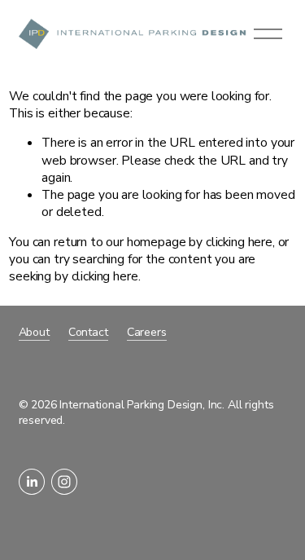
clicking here (239, 242)
